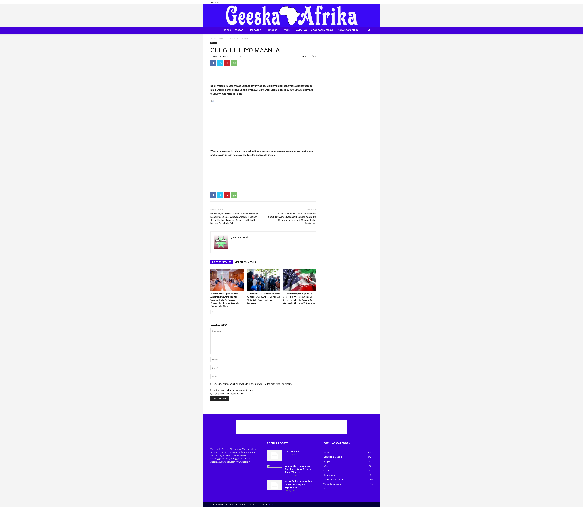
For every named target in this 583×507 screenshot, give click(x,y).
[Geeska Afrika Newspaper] (291, 15)
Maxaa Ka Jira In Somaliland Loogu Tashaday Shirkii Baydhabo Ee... (298, 484)
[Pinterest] (227, 63)
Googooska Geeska (322, 30)
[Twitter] (220, 63)
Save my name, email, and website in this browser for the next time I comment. (253, 384)
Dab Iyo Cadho (292, 451)
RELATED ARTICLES (221, 262)
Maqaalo (255, 30)
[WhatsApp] (234, 63)
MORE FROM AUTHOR (245, 262)
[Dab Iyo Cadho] (274, 455)
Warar (239, 30)
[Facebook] (213, 63)
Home (213, 38)
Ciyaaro (273, 30)
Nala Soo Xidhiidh (349, 30)
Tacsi (287, 30)
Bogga (227, 30)
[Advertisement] (263, 76)
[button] (369, 30)
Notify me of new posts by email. (229, 393)
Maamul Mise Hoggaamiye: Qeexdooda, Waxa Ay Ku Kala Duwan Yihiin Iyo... (299, 469)
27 (315, 56)
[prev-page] (212, 312)
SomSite (272, 504)
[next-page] (217, 312)
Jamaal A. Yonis (219, 56)
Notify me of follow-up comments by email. (233, 390)
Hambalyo (301, 30)
